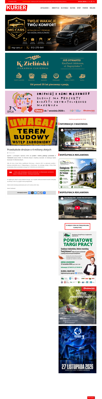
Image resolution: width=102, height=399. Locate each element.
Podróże (85, 8)
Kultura (72, 8)
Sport (79, 8)
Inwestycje (55, 8)
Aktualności (44, 8)
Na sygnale (64, 8)
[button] (45, 8)
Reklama (92, 8)
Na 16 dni (83, 119)
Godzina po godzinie (74, 119)
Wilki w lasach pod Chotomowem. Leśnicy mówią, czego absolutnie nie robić (48, 1)
